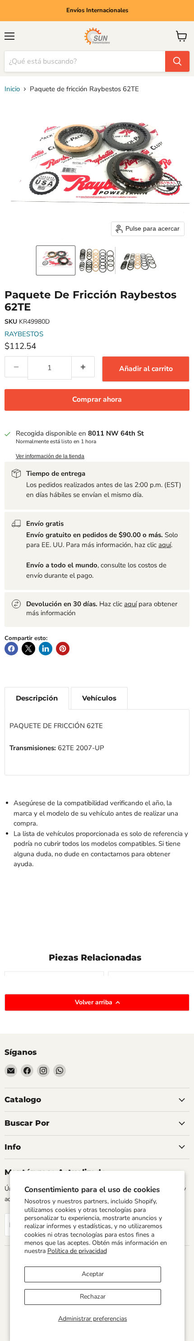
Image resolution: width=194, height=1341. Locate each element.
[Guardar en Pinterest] (62, 648)
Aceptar (93, 1274)
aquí (164, 544)
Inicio (12, 89)
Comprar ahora (97, 399)
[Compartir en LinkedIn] (45, 648)
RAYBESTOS (24, 334)
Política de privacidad (77, 1251)
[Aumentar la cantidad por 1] (83, 366)
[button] (56, 260)
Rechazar (93, 1296)
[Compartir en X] (28, 648)
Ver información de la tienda (50, 456)
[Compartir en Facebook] (11, 648)
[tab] (37, 698)
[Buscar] (177, 61)
